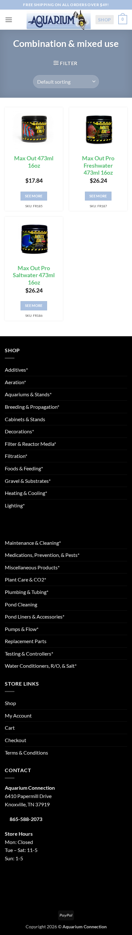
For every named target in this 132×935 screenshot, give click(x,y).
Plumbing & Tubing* (26, 592)
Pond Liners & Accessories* (34, 616)
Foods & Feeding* (24, 468)
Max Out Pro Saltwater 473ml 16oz (34, 275)
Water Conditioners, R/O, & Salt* (41, 666)
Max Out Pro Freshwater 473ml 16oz (98, 165)
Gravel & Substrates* (28, 481)
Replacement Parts (25, 641)
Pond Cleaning (21, 604)
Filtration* (16, 456)
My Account (18, 715)
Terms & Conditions (26, 752)
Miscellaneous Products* (32, 567)
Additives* (16, 370)
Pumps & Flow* (21, 629)
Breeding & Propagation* (32, 407)
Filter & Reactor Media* (30, 444)
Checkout (15, 740)
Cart (10, 728)
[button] (8, 19)
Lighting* (15, 505)
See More (34, 196)
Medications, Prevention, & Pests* (42, 555)
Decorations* (19, 431)
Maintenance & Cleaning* (33, 543)
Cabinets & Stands (25, 419)
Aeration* (15, 382)
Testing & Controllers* (29, 653)
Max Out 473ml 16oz (34, 162)
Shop (104, 19)
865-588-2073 (26, 819)
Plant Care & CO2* (25, 579)
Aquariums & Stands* (28, 394)
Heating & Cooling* (26, 493)
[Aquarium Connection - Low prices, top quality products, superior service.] (59, 19)
